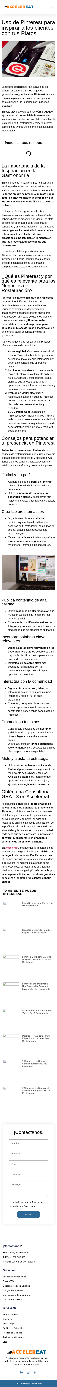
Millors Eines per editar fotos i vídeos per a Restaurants (37, 1011)
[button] (52, 7)
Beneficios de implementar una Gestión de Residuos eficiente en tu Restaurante (36, 986)
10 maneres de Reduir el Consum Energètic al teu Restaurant (35, 1064)
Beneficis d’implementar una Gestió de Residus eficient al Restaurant (36, 959)
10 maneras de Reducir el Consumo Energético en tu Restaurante (36, 1091)
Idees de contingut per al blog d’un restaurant (37, 904)
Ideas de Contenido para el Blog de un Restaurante (36, 931)
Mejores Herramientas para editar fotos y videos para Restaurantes (36, 1038)
